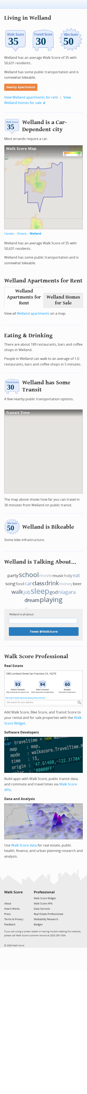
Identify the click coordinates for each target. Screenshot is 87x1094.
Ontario (22, 233)
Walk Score (13, 892)
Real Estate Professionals (48, 914)
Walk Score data (24, 845)
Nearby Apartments (20, 87)
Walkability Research (46, 919)
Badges (38, 924)
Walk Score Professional (36, 656)
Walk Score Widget (45, 898)
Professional (44, 892)
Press (7, 914)
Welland (35, 233)
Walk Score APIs (43, 903)
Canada (9, 233)
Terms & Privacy (13, 919)
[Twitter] (6, 898)
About (7, 903)
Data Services (42, 908)
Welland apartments (33, 314)
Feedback (9, 924)
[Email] (19, 898)
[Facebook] (13, 898)
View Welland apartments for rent (31, 97)
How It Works (12, 908)
